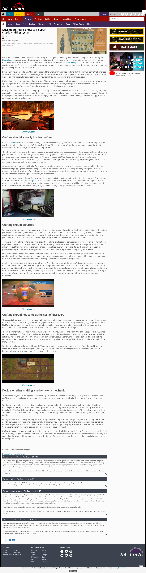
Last (13, 540)
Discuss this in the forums (13, 454)
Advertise (16, 553)
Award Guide (7, 555)
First (4, 540)
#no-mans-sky (44, 43)
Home (5, 550)
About (5, 553)
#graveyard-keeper (12, 43)
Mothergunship (32, 180)
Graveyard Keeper (70, 62)
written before (11, 142)
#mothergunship (33, 43)
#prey (51, 43)
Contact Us (17, 555)
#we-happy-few (7, 45)
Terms (15, 550)
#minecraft (23, 43)
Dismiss (73, 571)
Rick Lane (5, 38)
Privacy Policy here (119, 568)
